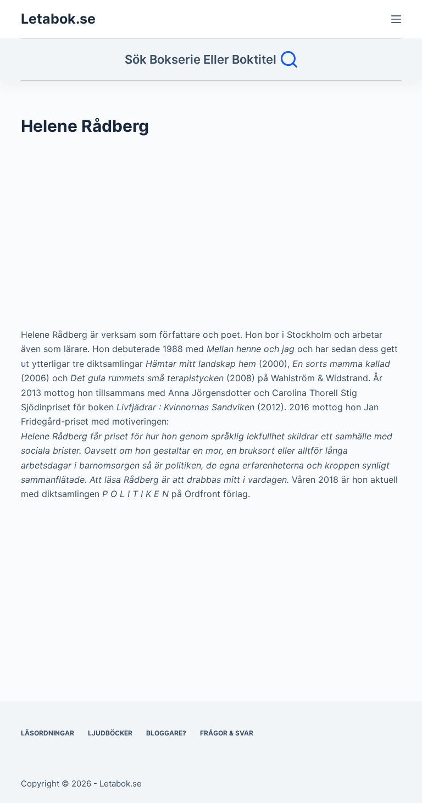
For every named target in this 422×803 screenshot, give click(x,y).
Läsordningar (47, 733)
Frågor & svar (226, 733)
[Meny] (396, 19)
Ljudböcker (110, 733)
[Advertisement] (211, 237)
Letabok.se (58, 18)
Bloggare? (166, 733)
